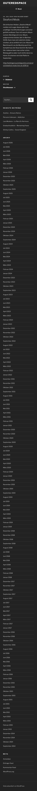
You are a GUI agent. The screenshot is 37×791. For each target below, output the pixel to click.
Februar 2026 (8, 168)
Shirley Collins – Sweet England (14, 130)
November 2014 (9, 738)
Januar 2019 (7, 527)
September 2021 (9, 392)
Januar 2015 (7, 729)
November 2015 (9, 687)
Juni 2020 (6, 455)
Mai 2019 (6, 510)
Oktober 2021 (8, 387)
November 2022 (9, 333)
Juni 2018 (6, 556)
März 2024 (7, 265)
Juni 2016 (6, 657)
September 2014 (9, 746)
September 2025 (9, 189)
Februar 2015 (8, 725)
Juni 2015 (6, 708)
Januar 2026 (7, 172)
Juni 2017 (6, 607)
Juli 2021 (6, 400)
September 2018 (9, 543)
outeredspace (14, 3)
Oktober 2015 (8, 691)
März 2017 (7, 619)
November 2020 (9, 434)
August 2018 (7, 548)
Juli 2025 (6, 197)
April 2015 (7, 717)
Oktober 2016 (8, 641)
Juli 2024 (6, 248)
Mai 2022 (6, 358)
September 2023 (9, 290)
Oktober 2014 (8, 742)
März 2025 (7, 214)
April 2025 (7, 210)
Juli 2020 (6, 451)
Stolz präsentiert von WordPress (13, 786)
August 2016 (7, 649)
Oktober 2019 (8, 489)
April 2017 (6, 615)
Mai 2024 (6, 257)
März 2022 (7, 366)
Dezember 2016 (9, 632)
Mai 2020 (6, 459)
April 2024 (7, 261)
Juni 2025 (6, 202)
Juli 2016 (6, 653)
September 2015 (9, 695)
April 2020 (7, 463)
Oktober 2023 (8, 286)
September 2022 (9, 341)
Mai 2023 (6, 307)
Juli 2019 (6, 501)
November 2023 (9, 282)
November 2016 (9, 636)
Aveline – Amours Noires (12, 113)
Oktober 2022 (8, 337)
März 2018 (7, 569)
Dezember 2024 (9, 227)
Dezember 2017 (9, 581)
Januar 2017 (7, 628)
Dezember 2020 (9, 430)
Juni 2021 (6, 404)
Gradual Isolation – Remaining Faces (16, 126)
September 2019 (9, 493)
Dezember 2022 (9, 328)
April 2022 (7, 362)
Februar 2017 (8, 624)
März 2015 (7, 721)
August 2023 (8, 295)
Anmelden (7, 759)
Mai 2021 (6, 408)
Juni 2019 (6, 505)
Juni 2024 (6, 252)
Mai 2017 (6, 611)
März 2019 (7, 518)
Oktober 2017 (8, 590)
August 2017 (7, 598)
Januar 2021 (7, 425)
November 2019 (9, 484)
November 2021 (9, 383)
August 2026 (8, 143)
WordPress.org (8, 772)
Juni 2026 (6, 151)
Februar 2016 (8, 674)
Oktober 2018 (8, 539)
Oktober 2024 (8, 235)
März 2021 (7, 417)
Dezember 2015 (9, 683)
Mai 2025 (6, 206)
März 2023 (7, 316)
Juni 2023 (6, 303)
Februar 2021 (8, 421)
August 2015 (7, 700)
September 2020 (9, 442)
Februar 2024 (8, 269)
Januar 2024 (7, 273)
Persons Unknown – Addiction (14, 117)
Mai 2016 (6, 662)
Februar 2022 (8, 371)
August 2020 (8, 446)
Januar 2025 (7, 223)
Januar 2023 (7, 324)
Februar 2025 (8, 219)
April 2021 (6, 413)
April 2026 (7, 159)
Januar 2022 (7, 375)
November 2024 (9, 231)
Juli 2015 (6, 704)
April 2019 (7, 514)
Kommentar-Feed (9, 767)
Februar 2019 (8, 522)
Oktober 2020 (8, 438)
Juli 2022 (6, 349)
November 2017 (9, 586)
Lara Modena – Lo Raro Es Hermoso (16, 121)
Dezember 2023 (9, 278)
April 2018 (7, 565)
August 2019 (7, 497)
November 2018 (9, 535)
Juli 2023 (6, 299)
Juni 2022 (6, 354)
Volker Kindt (22, 16)
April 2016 (7, 666)
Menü (20, 9)
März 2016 (7, 670)
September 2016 (9, 645)
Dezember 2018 (9, 531)
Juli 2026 (6, 147)
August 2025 (8, 193)
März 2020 (7, 468)
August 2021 (7, 396)
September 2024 (9, 240)
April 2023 (7, 311)
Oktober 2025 (8, 185)
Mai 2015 (6, 712)
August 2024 (8, 244)
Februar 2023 (8, 320)
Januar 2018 (7, 577)
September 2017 (9, 594)
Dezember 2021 (9, 379)
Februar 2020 (8, 472)
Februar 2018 (8, 573)
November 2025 (9, 181)
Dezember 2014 (9, 733)
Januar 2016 (7, 679)
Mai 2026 (6, 155)
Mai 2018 (6, 560)
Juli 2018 (6, 552)
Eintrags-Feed (8, 763)
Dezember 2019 (9, 480)
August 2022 (8, 345)
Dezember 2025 (9, 176)
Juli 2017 (6, 603)
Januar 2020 (7, 476)
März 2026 (7, 164)
